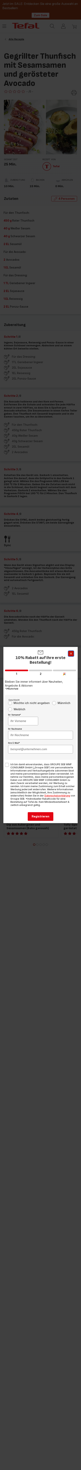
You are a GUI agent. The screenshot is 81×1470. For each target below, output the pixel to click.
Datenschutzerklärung (57, 795)
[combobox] (23, 721)
